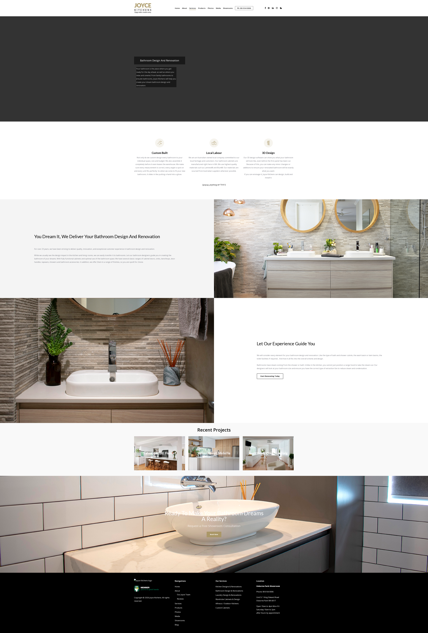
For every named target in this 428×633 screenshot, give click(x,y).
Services (178, 603)
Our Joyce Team (183, 594)
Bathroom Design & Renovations (229, 591)
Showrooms (180, 620)
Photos (178, 612)
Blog (177, 625)
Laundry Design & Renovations (228, 595)
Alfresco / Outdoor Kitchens (227, 603)
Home (177, 586)
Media (177, 616)
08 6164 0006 (268, 591)
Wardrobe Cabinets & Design (228, 599)
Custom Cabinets (223, 608)
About (177, 591)
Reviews (180, 599)
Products (178, 608)
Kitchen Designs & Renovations (229, 586)
